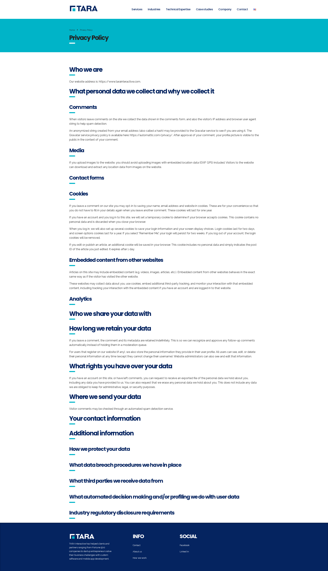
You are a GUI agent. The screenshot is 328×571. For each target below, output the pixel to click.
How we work (140, 558)
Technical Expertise (178, 9)
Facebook (184, 545)
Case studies (204, 9)
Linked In (184, 551)
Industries (154, 9)
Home (72, 30)
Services (137, 9)
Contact (242, 9)
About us (137, 551)
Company (224, 9)
